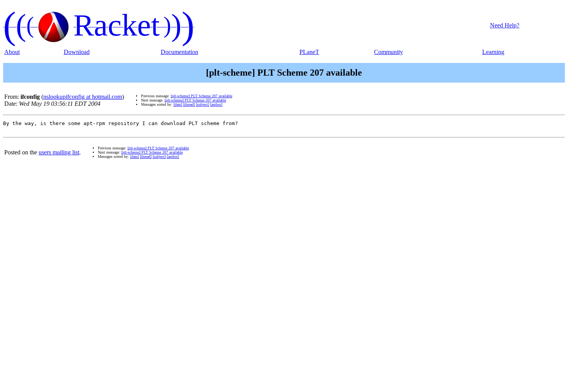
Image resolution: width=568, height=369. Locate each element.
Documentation (179, 52)
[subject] (202, 104)
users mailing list (59, 152)
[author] (216, 104)
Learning (493, 52)
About (12, 52)
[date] (177, 104)
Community (388, 52)
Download (77, 52)
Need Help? (504, 25)
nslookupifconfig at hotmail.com (82, 96)
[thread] (189, 104)
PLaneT (309, 52)
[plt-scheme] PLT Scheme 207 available (201, 96)
